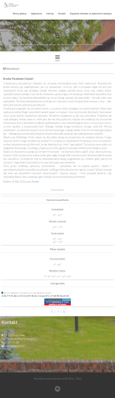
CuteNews (61, 190)
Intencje (50, 13)
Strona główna (20, 13)
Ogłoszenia (36, 13)
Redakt (35, 181)
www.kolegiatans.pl (14, 346)
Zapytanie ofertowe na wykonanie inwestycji (90, 13)
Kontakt (61, 13)
